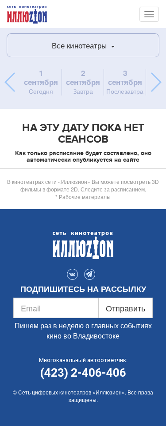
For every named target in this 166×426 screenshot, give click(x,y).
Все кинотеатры (80, 45)
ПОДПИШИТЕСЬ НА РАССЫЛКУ (83, 289)
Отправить (125, 308)
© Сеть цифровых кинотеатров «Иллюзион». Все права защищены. (83, 395)
